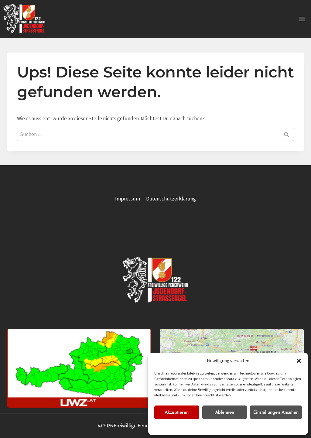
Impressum (249, 426)
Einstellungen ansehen (276, 412)
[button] (299, 361)
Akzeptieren (177, 412)
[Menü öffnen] (301, 18)
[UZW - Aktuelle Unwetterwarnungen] (79, 368)
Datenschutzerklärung (219, 426)
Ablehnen (224, 412)
